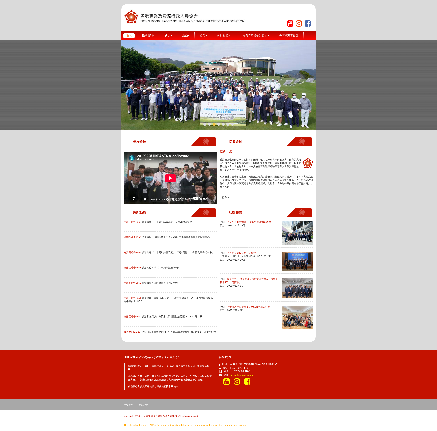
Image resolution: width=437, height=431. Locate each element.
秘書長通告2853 (132, 267)
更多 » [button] (225, 197)
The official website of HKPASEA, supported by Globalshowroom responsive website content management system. (185, 424)
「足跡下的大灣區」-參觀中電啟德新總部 (249, 222)
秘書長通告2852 (132, 282)
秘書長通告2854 (132, 252)
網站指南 (144, 404)
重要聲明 (128, 404)
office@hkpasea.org (242, 374)
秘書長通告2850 (132, 316)
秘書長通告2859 (132, 237)
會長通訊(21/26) (132, 331)
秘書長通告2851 (132, 298)
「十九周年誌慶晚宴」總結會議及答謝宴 (248, 306)
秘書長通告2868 (132, 222)
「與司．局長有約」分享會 (241, 253)
